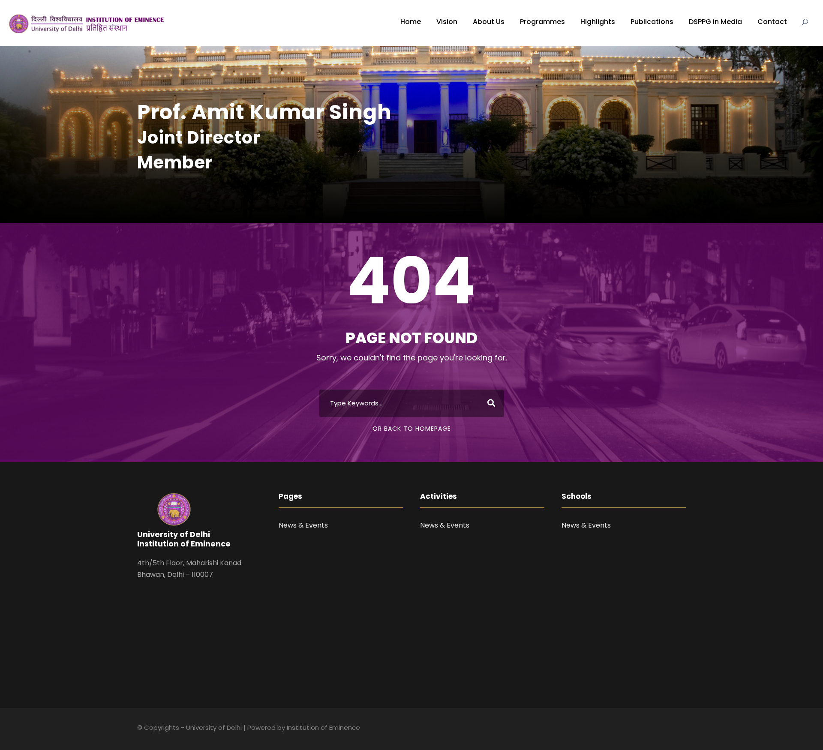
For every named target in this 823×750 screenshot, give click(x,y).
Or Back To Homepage (411, 428)
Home (410, 22)
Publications (652, 22)
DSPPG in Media (715, 22)
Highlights (597, 22)
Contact (772, 22)
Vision (446, 22)
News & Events (303, 525)
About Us (489, 22)
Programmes (542, 22)
